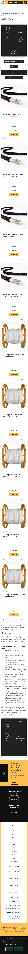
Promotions (20, 32)
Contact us (14, 53)
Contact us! (14, 799)
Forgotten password (14, 892)
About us (14, 837)
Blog (14, 848)
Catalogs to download (14, 878)
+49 (9, 905)
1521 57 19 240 (16, 905)
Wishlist (8, 43)
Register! (14, 782)
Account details (14, 885)
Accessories (15, 12)
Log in (14, 888)
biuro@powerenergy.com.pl (14, 909)
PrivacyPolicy (8, 739)
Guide (14, 841)
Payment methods (14, 751)
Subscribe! (14, 816)
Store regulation (8, 727)
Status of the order (14, 871)
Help (14, 858)
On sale (14, 834)
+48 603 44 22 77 (14, 902)
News (14, 844)
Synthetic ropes (15, 14)
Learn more (18, 949)
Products (8, 12)
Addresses (14, 882)
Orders (14, 875)
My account (20, 43)
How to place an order (20, 739)
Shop (7, 32)
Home (2, 12)
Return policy (20, 727)
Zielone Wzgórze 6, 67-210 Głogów (14, 913)
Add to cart (14, 134)
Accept (9, 949)
